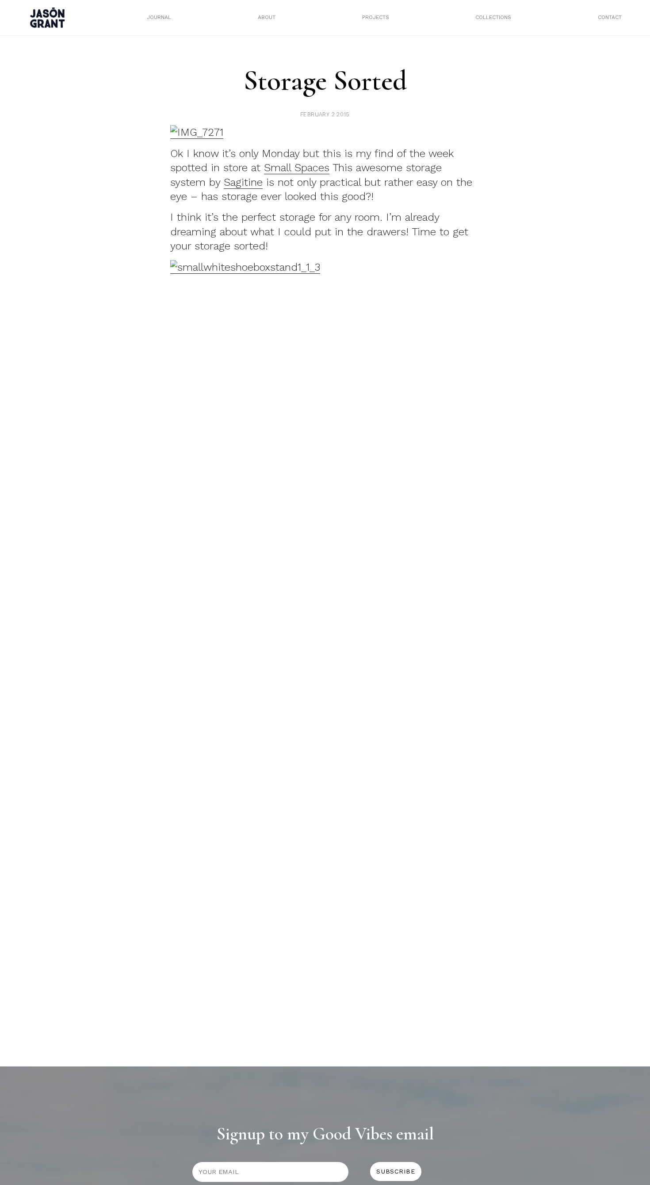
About (266, 17)
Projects (375, 17)
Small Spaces (296, 167)
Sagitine (243, 182)
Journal (159, 17)
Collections (493, 17)
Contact (610, 17)
